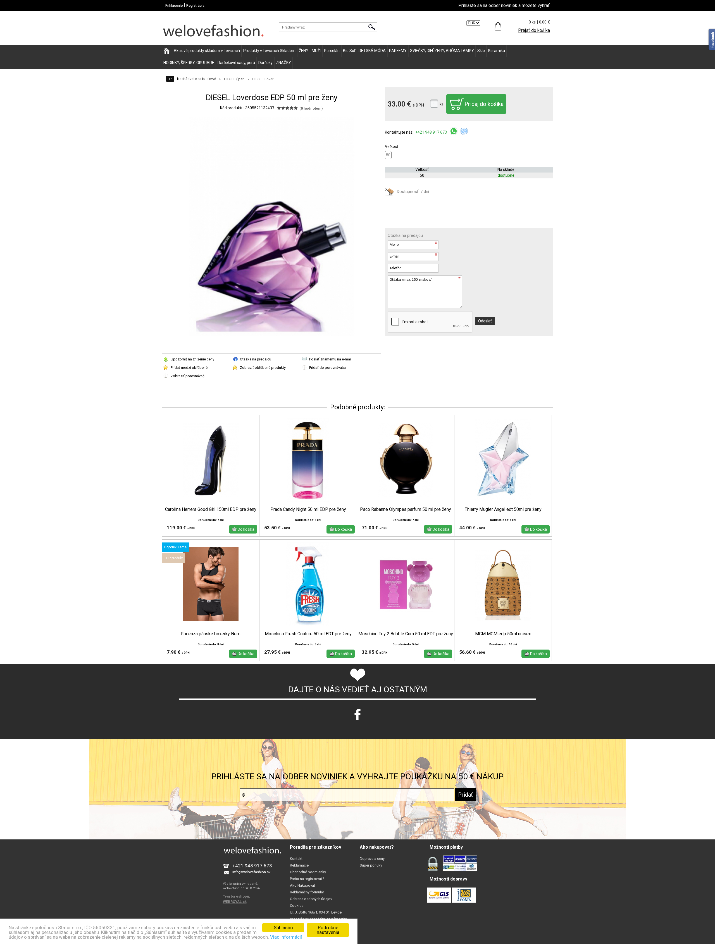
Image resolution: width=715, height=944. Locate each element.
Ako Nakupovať (302, 885)
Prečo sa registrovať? (307, 879)
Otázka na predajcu (255, 359)
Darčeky (265, 62)
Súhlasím (283, 927)
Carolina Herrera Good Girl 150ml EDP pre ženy (210, 509)
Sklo (481, 50)
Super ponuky (371, 865)
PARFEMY (398, 50)
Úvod (212, 79)
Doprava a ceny (372, 858)
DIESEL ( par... (235, 79)
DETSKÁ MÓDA (372, 50)
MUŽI (316, 50)
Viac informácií (286, 937)
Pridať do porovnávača (327, 367)
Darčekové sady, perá (236, 62)
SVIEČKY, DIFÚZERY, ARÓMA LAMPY (442, 50)
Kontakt (296, 858)
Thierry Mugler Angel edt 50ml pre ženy (503, 509)
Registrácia (195, 5)
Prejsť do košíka (534, 30)
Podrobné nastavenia (328, 930)
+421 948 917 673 (431, 132)
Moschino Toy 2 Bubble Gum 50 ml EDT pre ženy (405, 634)
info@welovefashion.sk (251, 872)
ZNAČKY (283, 62)
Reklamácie (299, 865)
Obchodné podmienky (308, 872)
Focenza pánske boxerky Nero (210, 634)
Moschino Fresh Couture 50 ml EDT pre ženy (308, 634)
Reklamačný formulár (307, 892)
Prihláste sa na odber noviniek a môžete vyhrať (504, 5)
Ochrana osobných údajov (311, 899)
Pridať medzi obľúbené (189, 367)
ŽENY (303, 50)
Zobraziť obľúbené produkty (263, 367)
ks (442, 104)
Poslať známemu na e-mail (330, 359)
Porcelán (332, 50)
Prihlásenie (174, 5)
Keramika (496, 50)
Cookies (296, 905)
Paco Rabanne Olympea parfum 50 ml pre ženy (405, 509)
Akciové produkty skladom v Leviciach (207, 50)
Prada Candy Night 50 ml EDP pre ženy (308, 509)
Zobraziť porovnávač (187, 376)
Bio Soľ (349, 50)
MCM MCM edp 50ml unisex (503, 634)
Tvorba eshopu (236, 896)
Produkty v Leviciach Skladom (269, 50)
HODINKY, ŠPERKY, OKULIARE (188, 62)
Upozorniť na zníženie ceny (192, 359)
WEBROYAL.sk (235, 902)
